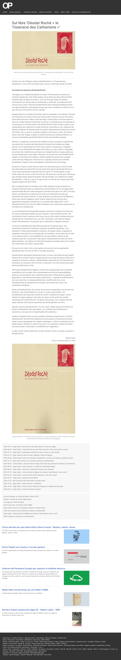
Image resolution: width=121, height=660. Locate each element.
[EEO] (84, 649)
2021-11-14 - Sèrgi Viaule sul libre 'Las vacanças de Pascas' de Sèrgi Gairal (29, 461)
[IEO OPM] (20, 651)
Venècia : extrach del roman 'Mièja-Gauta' (18, 499)
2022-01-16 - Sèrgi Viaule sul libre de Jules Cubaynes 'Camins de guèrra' (28, 455)
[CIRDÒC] (34, 649)
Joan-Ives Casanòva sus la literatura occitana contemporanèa (24, 511)
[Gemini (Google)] (14, 654)
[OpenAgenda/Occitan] (30, 651)
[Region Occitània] (90, 645)
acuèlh (5, 12)
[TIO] (9, 649)
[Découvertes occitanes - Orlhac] (49, 641)
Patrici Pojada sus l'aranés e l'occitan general (19, 516)
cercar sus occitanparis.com (81, 12)
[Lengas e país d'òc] (37, 643)
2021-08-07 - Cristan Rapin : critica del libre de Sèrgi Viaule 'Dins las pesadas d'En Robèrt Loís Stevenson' (39, 463)
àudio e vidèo (65, 12)
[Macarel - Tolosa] (100, 641)
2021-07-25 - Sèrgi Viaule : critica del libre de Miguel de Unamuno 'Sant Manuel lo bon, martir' (35, 472)
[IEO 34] (62, 649)
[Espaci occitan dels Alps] (67, 641)
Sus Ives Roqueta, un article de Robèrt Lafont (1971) (21, 496)
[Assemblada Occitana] (103, 645)
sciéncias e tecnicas (30, 12)
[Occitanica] (42, 649)
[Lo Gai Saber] (13, 643)
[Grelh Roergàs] (104, 649)
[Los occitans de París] (14, 647)
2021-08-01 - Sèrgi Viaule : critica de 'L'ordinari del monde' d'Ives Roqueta (29, 469)
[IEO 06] (69, 649)
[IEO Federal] (42, 651)
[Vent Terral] (19, 639)
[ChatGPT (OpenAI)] (26, 654)
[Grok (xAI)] (47, 654)
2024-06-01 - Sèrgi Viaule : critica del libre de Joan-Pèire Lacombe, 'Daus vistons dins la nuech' (36, 449)
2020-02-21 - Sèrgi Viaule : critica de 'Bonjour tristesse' (22, 489)
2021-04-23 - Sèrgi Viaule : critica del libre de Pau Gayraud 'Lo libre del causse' (30, 475)
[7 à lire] (112, 649)
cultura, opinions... (15, 12)
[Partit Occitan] (27, 645)
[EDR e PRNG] (45, 639)
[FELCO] (23, 649)
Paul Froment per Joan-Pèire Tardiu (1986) (18, 505)
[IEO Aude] (12, 651)
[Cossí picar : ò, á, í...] (37, 647)
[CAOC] (57, 649)
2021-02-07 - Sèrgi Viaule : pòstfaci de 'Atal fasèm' (21, 478)
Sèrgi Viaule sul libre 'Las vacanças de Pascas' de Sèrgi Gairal (24, 508)
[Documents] (25, 647)
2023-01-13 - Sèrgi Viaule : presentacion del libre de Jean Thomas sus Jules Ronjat (31, 452)
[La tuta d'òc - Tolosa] (32, 641)
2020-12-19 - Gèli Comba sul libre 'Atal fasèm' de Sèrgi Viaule (24, 481)
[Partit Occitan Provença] (55, 645)
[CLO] (80, 649)
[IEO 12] (96, 649)
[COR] (28, 649)
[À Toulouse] (13, 653)
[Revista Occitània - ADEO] (52, 643)
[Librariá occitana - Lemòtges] (85, 641)
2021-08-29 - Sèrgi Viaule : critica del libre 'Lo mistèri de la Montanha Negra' (29, 466)
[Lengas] (27, 643)
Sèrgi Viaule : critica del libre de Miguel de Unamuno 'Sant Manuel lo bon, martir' (31, 513)
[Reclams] (21, 643)
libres (56, 12)
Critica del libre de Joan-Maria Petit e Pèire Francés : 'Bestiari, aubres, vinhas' (39, 527)
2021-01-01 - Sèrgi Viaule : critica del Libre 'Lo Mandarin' (23, 483)
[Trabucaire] (11, 639)
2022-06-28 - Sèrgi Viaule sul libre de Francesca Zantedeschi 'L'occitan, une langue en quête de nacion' (38, 458)
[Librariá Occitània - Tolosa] (16, 641)
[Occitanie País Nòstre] (40, 645)
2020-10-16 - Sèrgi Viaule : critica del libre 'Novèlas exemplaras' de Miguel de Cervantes (33, 486)
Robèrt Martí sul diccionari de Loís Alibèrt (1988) (25, 590)
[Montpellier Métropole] (37, 653)
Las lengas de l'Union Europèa (14, 502)
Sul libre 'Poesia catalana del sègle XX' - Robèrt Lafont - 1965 (31, 610)
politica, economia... (46, 12)
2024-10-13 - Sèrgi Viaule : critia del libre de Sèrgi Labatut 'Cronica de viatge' (30, 446)
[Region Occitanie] (24, 653)
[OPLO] (75, 649)
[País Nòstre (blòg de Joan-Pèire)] (74, 645)
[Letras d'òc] (36, 639)
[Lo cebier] (19, 645)
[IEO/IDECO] (28, 639)
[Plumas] (64, 643)
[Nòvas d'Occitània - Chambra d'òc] (55, 638)
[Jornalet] (14, 638)
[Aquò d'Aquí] (40, 638)
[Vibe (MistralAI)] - (38, 654)
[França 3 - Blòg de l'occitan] (26, 638)
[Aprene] (89, 649)
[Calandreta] (15, 649)
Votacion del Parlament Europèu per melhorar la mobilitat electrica (33, 568)
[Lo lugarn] (11, 645)
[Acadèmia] (50, 649)
